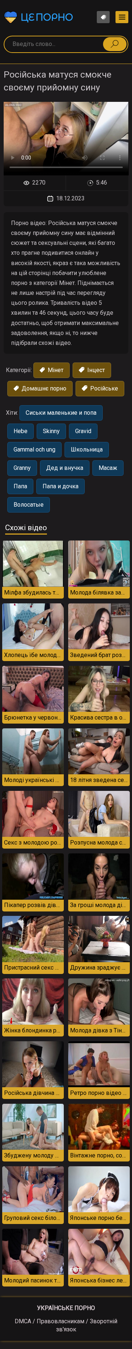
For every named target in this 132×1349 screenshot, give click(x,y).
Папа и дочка (60, 486)
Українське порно (66, 1308)
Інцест (95, 370)
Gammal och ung (34, 449)
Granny (22, 467)
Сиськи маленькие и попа (61, 412)
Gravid (83, 431)
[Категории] (121, 17)
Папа (20, 486)
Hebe (20, 431)
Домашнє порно (43, 388)
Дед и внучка (64, 467)
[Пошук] (114, 44)
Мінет (54, 370)
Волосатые (29, 504)
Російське (103, 388)
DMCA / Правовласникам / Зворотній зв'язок (66, 1325)
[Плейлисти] (103, 17)
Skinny (51, 431)
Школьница (87, 449)
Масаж (108, 467)
